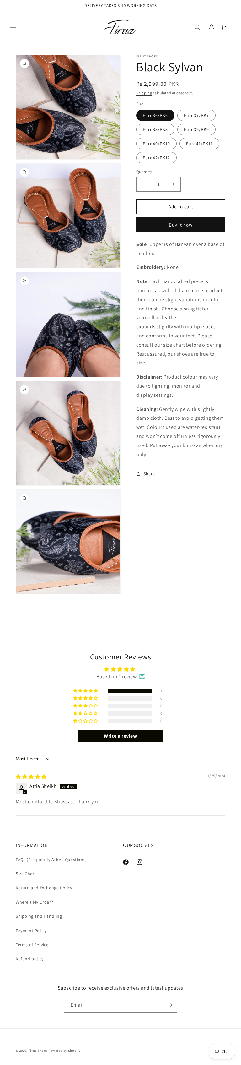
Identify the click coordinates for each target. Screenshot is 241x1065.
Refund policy (30, 959)
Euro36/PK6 (155, 115)
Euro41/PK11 (199, 143)
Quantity (144, 171)
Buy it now (181, 225)
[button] (13, 27)
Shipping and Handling (39, 916)
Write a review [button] (120, 736)
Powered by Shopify (64, 1050)
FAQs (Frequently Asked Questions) (51, 859)
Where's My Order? (34, 902)
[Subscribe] (170, 1005)
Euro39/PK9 (196, 129)
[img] (31, 776)
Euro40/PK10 (156, 143)
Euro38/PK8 (155, 129)
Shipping (144, 92)
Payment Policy (31, 930)
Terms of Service (32, 945)
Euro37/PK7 (196, 115)
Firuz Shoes (38, 1050)
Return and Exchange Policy (44, 888)
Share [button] (149, 474)
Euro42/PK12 (156, 158)
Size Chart (26, 874)
